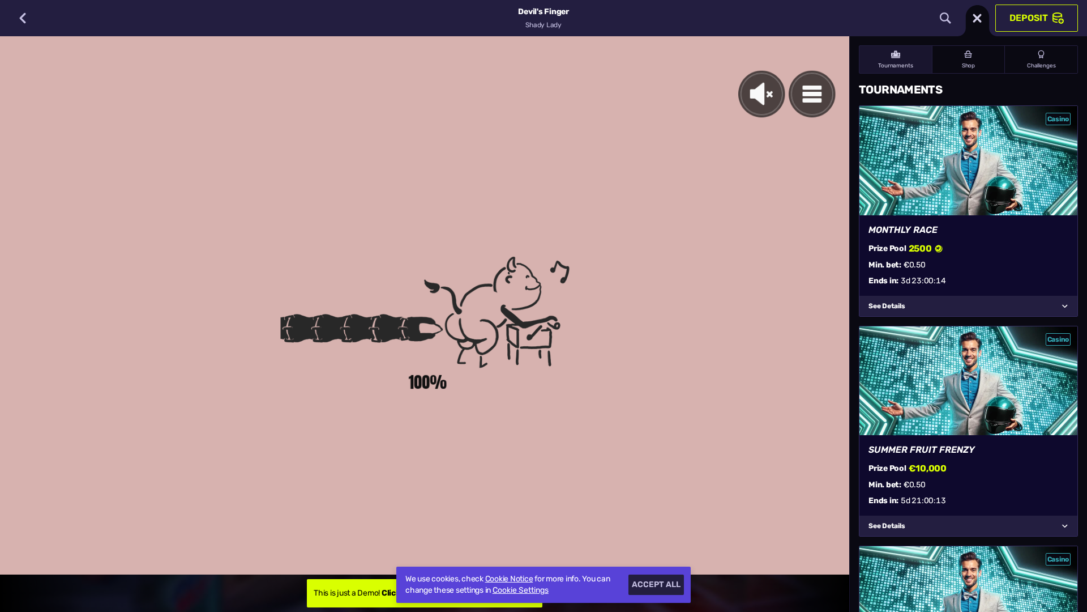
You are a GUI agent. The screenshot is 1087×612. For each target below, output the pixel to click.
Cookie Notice (509, 579)
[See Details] (1065, 306)
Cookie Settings (521, 590)
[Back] (22, 18)
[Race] (977, 18)
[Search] (945, 18)
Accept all (656, 584)
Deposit (1028, 17)
